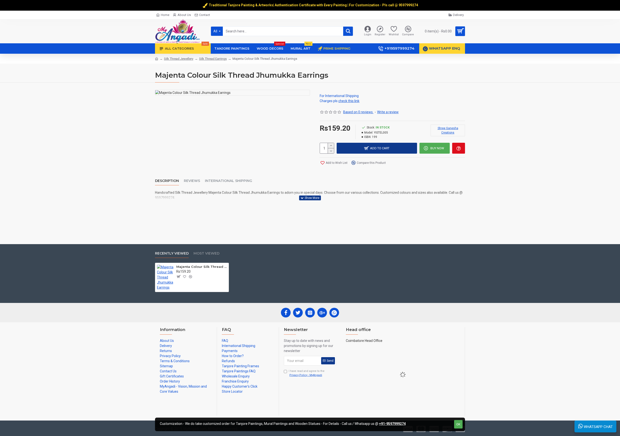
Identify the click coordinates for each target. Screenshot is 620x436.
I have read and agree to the (307, 373)
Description (167, 181)
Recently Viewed (172, 253)
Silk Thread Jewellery (178, 58)
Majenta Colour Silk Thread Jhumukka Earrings (201, 267)
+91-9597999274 (392, 424)
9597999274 (409, 5)
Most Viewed (206, 253)
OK (458, 424)
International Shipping (228, 181)
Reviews (192, 181)
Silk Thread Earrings (213, 58)
